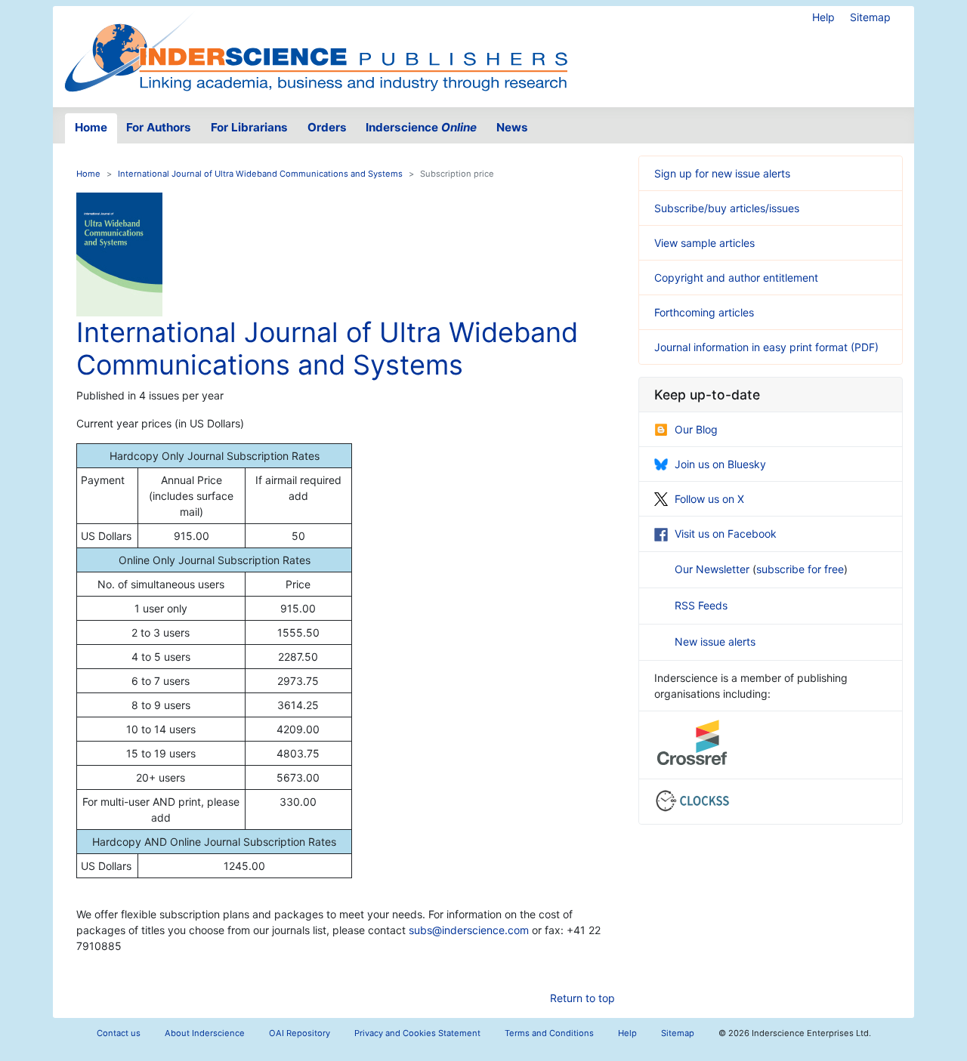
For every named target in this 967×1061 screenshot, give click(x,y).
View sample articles (704, 242)
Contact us (119, 1033)
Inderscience (421, 127)
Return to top (582, 998)
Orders (327, 127)
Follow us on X (709, 498)
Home (91, 127)
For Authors (158, 127)
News (512, 127)
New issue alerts (715, 641)
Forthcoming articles (704, 312)
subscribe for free (800, 569)
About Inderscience (205, 1033)
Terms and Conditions (549, 1033)
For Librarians (249, 127)
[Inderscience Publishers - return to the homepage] (315, 50)
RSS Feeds (701, 605)
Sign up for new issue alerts (722, 173)
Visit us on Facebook (726, 533)
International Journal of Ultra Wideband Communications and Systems (260, 173)
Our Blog (696, 429)
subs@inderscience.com (469, 930)
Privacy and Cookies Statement (417, 1033)
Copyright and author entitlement (736, 277)
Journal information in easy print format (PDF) (766, 347)
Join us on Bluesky (720, 464)
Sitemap (870, 17)
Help (823, 17)
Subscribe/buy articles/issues (726, 208)
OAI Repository (299, 1033)
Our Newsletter (713, 569)
